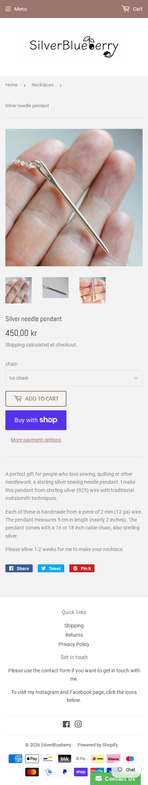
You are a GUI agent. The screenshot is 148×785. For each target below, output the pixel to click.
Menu (20, 9)
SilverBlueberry (56, 745)
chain (11, 364)
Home (11, 84)
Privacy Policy (74, 644)
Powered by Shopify (98, 745)
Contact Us (118, 779)
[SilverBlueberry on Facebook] (66, 725)
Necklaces (43, 84)
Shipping (15, 345)
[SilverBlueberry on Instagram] (78, 725)
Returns (74, 635)
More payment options (36, 440)
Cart (137, 9)
